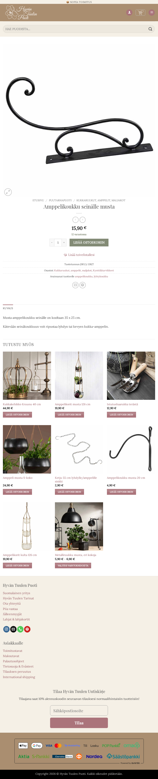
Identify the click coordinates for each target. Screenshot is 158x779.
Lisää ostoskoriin (89, 242)
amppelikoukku (84, 276)
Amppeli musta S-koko (17, 478)
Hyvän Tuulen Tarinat (18, 598)
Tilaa (79, 722)
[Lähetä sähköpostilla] (75, 285)
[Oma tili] (129, 12)
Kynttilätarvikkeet (103, 270)
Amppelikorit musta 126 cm (72, 404)
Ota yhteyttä (12, 603)
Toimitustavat (12, 651)
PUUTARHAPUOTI (60, 200)
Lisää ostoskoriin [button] (17, 414)
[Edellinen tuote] (83, 220)
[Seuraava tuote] (75, 220)
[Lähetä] (150, 29)
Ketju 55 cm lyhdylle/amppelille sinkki (76, 479)
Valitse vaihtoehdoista (73, 565)
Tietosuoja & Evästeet (18, 666)
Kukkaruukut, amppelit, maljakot (100, 200)
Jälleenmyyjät (12, 614)
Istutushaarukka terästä (122, 404)
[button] (140, 12)
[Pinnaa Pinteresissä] (82, 285)
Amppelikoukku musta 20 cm (126, 478)
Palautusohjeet (13, 661)
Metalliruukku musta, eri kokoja (75, 555)
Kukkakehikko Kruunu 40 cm (22, 404)
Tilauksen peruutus (17, 671)
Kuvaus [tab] (8, 308)
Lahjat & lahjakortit (16, 619)
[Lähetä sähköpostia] (13, 629)
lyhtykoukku (101, 276)
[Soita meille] (20, 629)
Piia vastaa (10, 609)
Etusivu (38, 200)
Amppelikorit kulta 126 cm (20, 555)
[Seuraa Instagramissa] (6, 629)
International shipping (19, 677)
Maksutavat (11, 656)
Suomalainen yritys (16, 593)
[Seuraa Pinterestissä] (27, 629)
